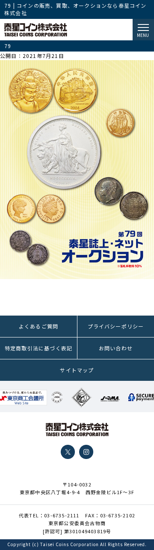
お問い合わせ (116, 348)
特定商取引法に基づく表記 (38, 348)
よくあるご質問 (38, 326)
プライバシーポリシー (116, 326)
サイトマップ (77, 370)
